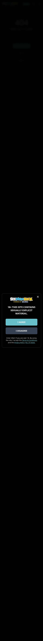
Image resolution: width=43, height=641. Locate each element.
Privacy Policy (19, 342)
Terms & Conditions (29, 340)
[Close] (37, 296)
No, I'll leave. (30, 342)
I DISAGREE (21, 330)
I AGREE (21, 322)
